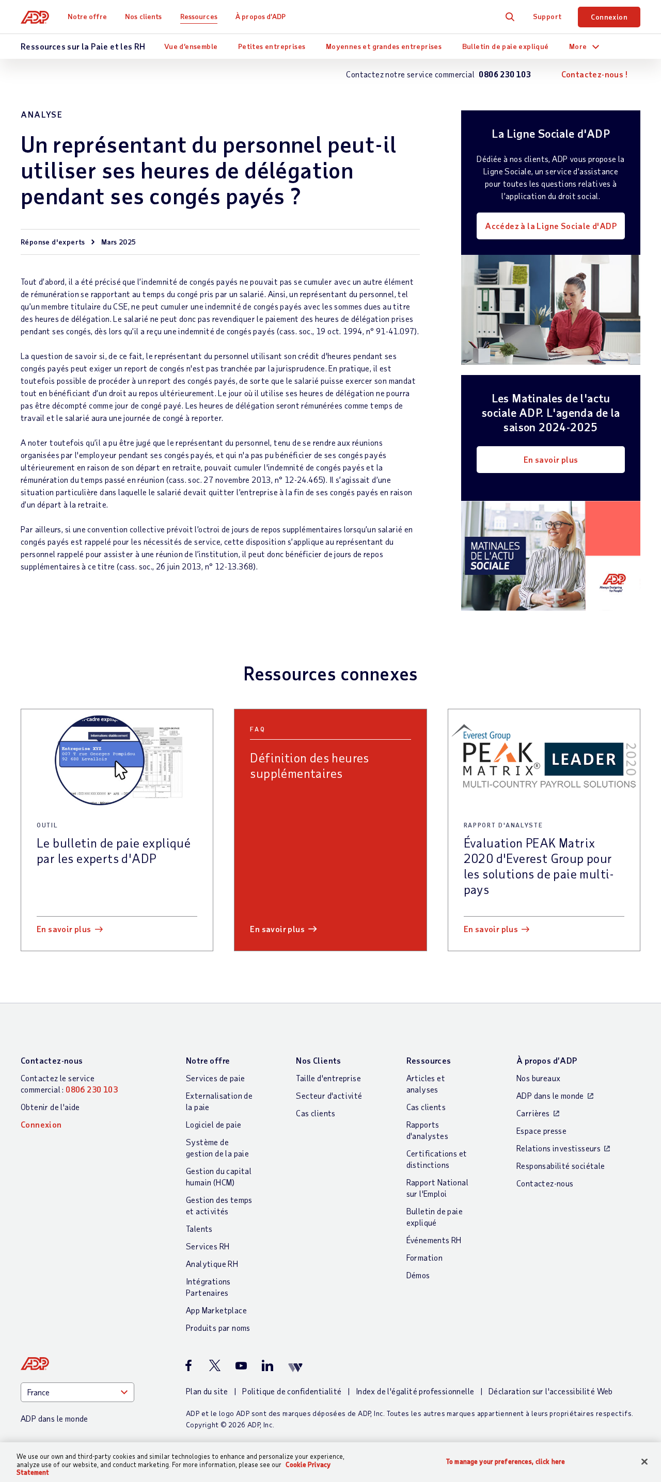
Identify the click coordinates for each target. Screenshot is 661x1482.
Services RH (207, 1246)
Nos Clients (318, 1060)
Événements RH (434, 1240)
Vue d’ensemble (191, 46)
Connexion (609, 16)
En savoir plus (551, 459)
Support (547, 16)
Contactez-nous (52, 1060)
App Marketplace (216, 1310)
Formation (424, 1257)
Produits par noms (218, 1327)
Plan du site (207, 1391)
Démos (418, 1275)
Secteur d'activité (329, 1095)
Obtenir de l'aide (50, 1107)
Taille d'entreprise (328, 1078)
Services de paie (215, 1078)
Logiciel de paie (213, 1124)
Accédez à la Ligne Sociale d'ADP (551, 226)
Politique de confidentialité (291, 1391)
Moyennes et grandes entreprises (384, 46)
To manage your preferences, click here (505, 1461)
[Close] (644, 1461)
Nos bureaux (538, 1078)
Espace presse (541, 1130)
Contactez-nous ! (594, 74)
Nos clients (143, 16)
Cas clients (315, 1113)
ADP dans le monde (550, 1095)
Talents (199, 1228)
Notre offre (87, 16)
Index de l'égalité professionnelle (415, 1391)
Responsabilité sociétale (560, 1165)
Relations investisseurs (558, 1148)
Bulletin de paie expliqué (505, 46)
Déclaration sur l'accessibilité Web (551, 1391)
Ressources (198, 16)
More (578, 46)
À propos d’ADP (260, 16)
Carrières (533, 1113)
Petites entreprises (272, 46)
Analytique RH (212, 1263)
